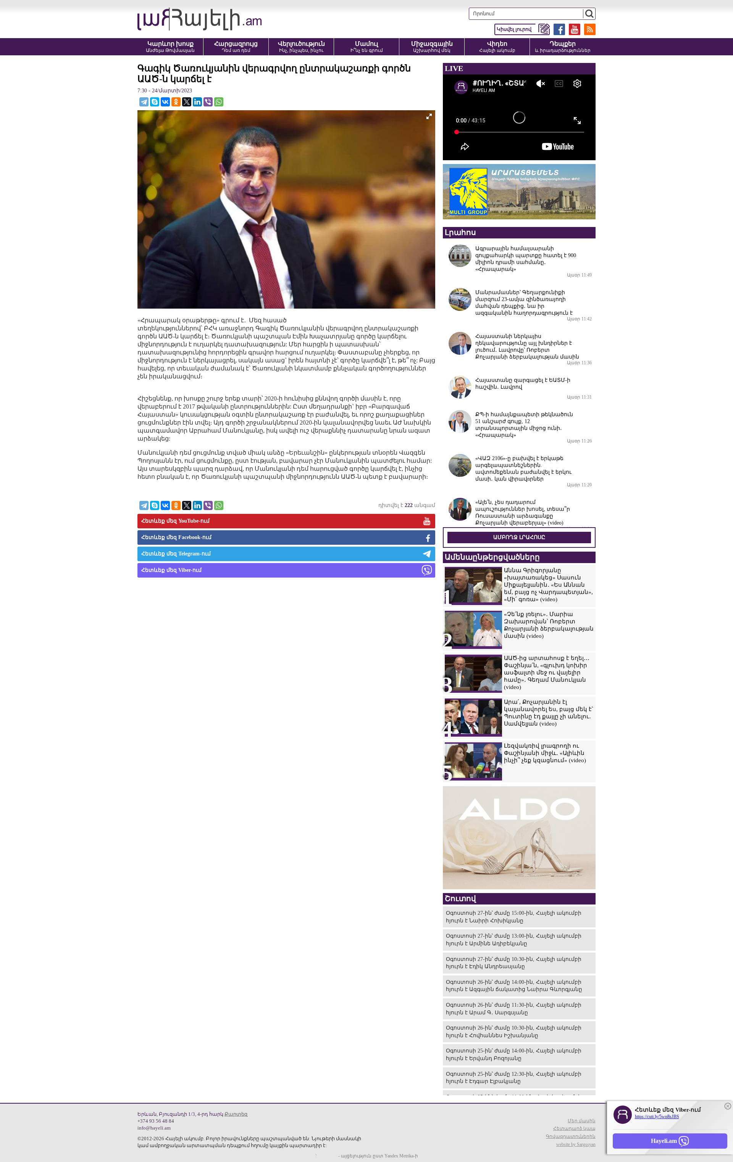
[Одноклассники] (176, 101)
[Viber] (208, 101)
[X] (186, 101)
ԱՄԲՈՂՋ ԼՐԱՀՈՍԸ (519, 537)
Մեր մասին (582, 1120)
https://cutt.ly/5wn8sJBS (657, 1116)
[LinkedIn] (197, 101)
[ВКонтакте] (165, 101)
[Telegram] (144, 101)
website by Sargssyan (576, 1144)
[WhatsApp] (218, 101)
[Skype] (154, 101)
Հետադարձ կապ (574, 1128)
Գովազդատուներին (571, 1136)
